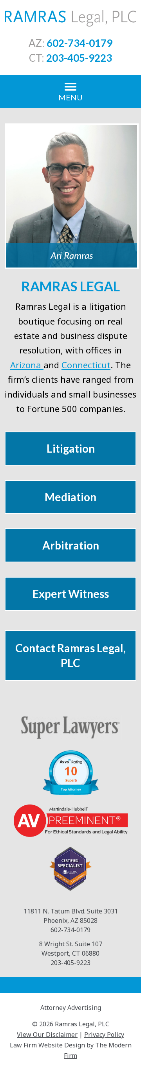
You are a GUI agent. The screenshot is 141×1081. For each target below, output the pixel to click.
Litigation (71, 448)
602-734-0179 (79, 43)
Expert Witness (71, 593)
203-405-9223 (79, 58)
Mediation (70, 496)
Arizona (26, 365)
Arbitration (70, 545)
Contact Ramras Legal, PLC (70, 655)
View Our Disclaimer (47, 1034)
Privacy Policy (104, 1034)
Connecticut (85, 365)
